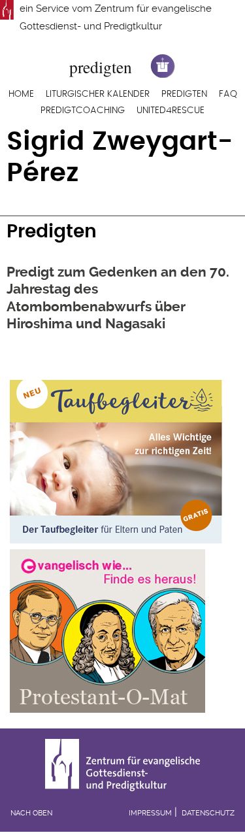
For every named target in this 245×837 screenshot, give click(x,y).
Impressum (150, 813)
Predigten (184, 94)
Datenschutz (208, 813)
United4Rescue (170, 110)
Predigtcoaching (83, 110)
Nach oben (31, 813)
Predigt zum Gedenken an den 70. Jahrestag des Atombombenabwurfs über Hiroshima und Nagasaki (118, 298)
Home (21, 94)
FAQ (228, 94)
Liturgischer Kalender (98, 94)
